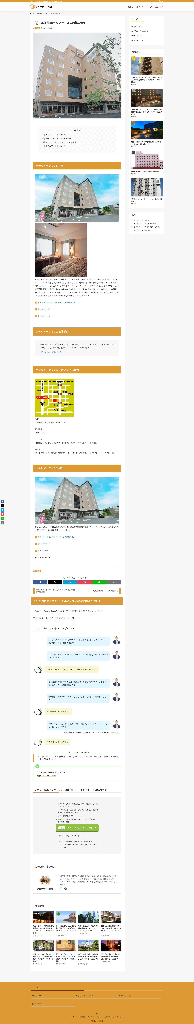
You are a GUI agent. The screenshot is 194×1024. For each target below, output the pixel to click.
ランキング (138, 40)
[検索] (162, 1)
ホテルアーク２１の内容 (55, 135)
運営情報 (82, 1017)
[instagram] (65, 888)
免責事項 (107, 1017)
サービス (137, 36)
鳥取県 (38, 28)
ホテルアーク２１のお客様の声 (58, 139)
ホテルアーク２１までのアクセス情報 (61, 142)
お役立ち (137, 26)
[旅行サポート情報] (41, 6)
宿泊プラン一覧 (44, 309)
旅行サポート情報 (45, 889)
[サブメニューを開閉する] (160, 31)
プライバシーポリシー (95, 1017)
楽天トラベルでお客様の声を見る (51, 352)
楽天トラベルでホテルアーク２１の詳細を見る (56, 302)
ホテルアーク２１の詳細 (55, 146)
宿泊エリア (140, 31)
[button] (40, 582)
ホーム (75, 1017)
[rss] (160, 1)
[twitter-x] (61, 888)
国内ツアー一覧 (44, 316)
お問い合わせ (117, 1017)
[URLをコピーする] (114, 582)
